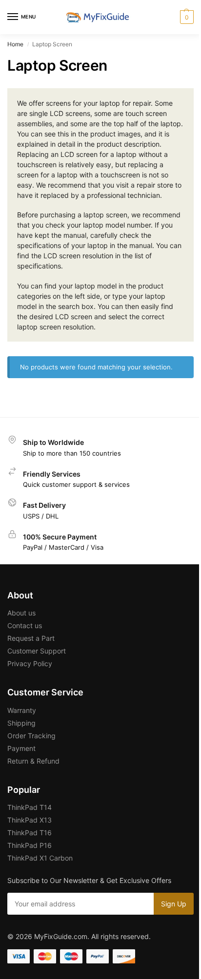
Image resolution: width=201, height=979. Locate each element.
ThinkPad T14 (29, 807)
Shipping (21, 723)
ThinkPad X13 (29, 820)
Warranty (21, 710)
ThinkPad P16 (29, 845)
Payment (21, 748)
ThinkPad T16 (29, 832)
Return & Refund (33, 761)
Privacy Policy (29, 663)
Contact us (24, 625)
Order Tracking (31, 735)
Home (15, 44)
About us (21, 613)
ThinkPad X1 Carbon (40, 858)
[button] (186, 17)
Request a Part (31, 638)
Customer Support (36, 651)
